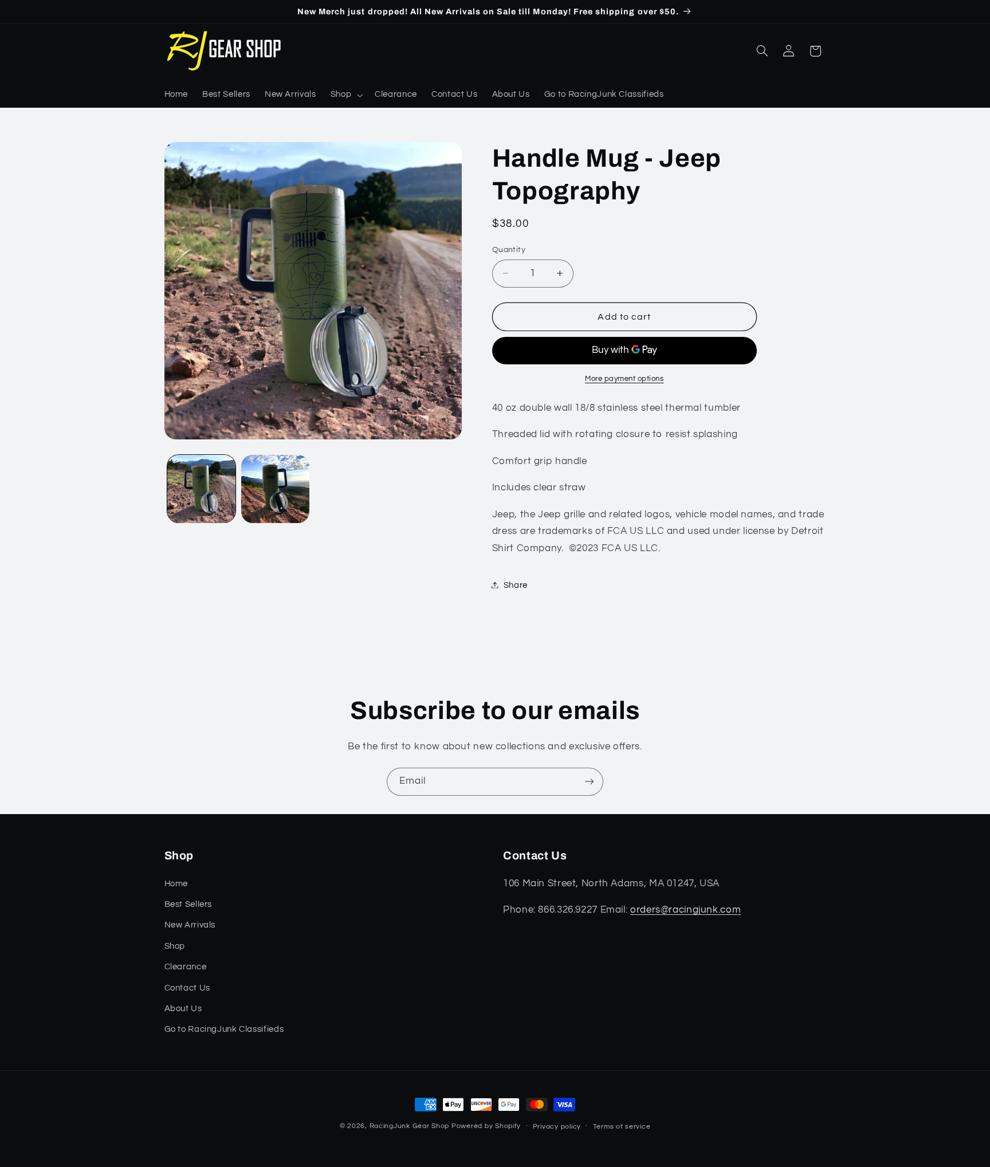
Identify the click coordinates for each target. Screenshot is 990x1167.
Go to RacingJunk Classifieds (224, 1029)
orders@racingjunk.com (685, 910)
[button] (345, 95)
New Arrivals (190, 925)
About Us (183, 1008)
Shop (175, 946)
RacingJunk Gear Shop (410, 1126)
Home (176, 883)
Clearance (185, 966)
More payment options (624, 378)
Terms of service (622, 1126)
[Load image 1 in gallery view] (201, 489)
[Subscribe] (589, 782)
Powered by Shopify (486, 1126)
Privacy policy (557, 1126)
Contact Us (187, 988)
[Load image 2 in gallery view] (275, 489)
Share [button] (516, 584)
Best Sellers (188, 904)
